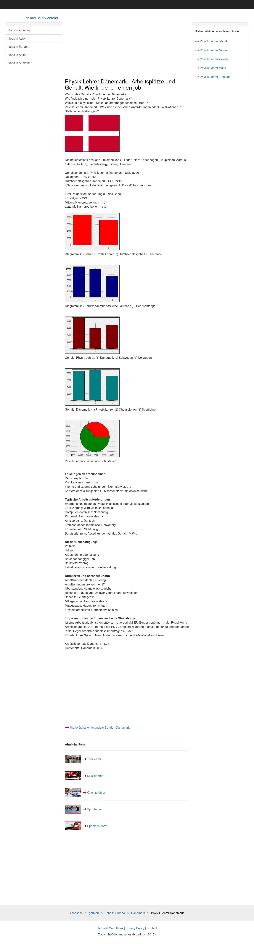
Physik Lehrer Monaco (214, 50)
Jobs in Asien (17, 38)
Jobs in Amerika (19, 30)
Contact (152, 928)
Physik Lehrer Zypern (214, 59)
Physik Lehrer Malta (213, 68)
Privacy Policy (135, 928)
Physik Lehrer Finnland (215, 77)
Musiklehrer (95, 776)
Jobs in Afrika (17, 55)
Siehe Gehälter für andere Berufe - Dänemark (100, 727)
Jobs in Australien (20, 63)
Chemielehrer (96, 792)
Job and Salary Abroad (41, 17)
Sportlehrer (94, 809)
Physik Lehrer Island (213, 41)
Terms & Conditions (110, 928)
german (94, 913)
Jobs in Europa (18, 46)
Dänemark (138, 913)
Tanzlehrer (94, 759)
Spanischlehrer (97, 826)
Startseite (76, 913)
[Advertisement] (127, 48)
